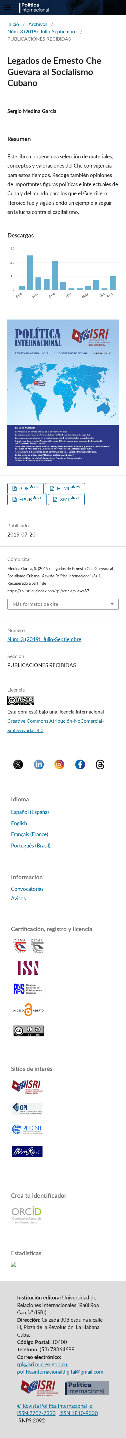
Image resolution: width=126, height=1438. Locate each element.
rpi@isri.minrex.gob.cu (42, 1364)
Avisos (18, 898)
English (19, 823)
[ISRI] (39, 1394)
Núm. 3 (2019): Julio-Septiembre (41, 31)
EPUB (30, 499)
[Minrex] (27, 1159)
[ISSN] (28, 973)
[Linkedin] (39, 767)
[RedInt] (27, 1137)
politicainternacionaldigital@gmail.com (60, 1372)
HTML (68, 488)
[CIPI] (27, 1115)
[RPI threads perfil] (100, 767)
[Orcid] (26, 1222)
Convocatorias (27, 889)
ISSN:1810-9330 (78, 1413)
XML (69, 499)
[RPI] (87, 1394)
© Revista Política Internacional (52, 1406)
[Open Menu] (7, 7)
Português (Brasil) (30, 845)
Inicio (13, 24)
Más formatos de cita (35, 604)
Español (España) (30, 812)
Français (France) (29, 834)
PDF (28, 488)
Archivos (37, 24)
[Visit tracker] (13, 1265)
